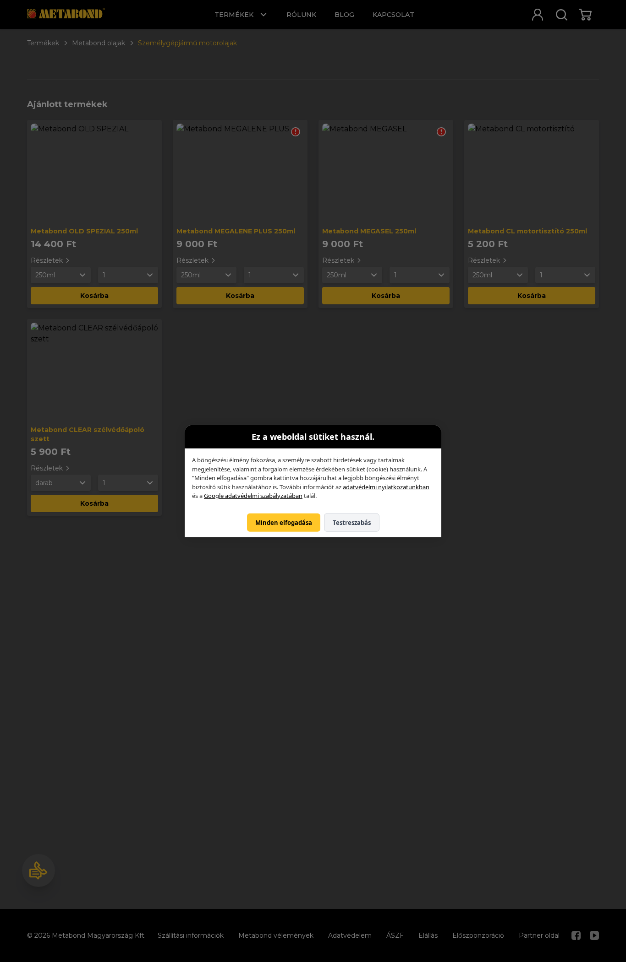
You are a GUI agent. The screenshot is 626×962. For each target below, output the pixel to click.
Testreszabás (352, 522)
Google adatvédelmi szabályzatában (253, 496)
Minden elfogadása (283, 522)
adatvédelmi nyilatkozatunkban (386, 486)
